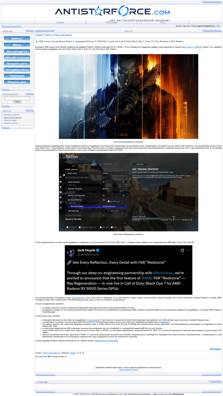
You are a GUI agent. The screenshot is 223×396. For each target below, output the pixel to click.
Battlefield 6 (165, 322)
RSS (218, 26)
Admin (72, 353)
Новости (48, 35)
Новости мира (10, 120)
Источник (215, 349)
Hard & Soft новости (12, 117)
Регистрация (111, 22)
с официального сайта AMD (106, 341)
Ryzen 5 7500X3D (194, 47)
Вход (163, 22)
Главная (60, 22)
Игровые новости (11, 115)
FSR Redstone (78, 298)
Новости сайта (10, 123)
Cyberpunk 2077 (95, 320)
